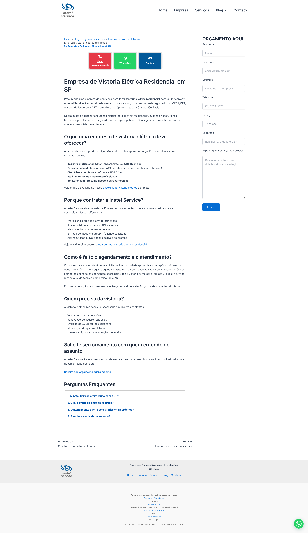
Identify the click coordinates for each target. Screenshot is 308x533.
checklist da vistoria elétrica (120, 187)
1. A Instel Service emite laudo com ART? (93, 396)
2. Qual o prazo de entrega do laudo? (91, 402)
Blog (219, 10)
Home (162, 10)
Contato (240, 10)
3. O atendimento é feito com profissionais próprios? (101, 409)
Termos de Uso (153, 504)
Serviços (202, 10)
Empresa (181, 10)
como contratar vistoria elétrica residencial (120, 244)
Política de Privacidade (154, 498)
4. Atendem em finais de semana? (89, 416)
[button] (225, 10)
